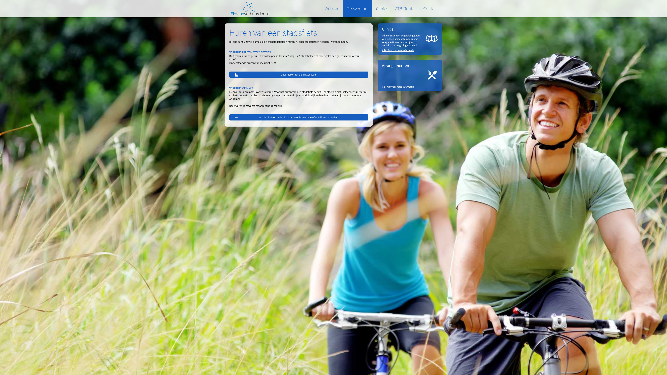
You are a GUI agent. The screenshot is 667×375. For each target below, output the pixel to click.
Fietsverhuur (358, 8)
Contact (430, 8)
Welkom (332, 8)
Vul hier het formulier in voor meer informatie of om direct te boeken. (299, 117)
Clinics (382, 8)
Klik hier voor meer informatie (398, 50)
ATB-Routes (405, 8)
